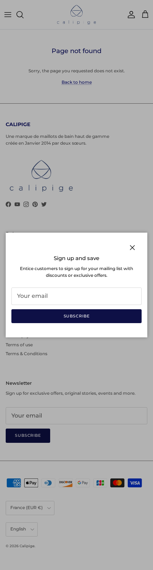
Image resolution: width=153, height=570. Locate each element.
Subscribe (77, 316)
